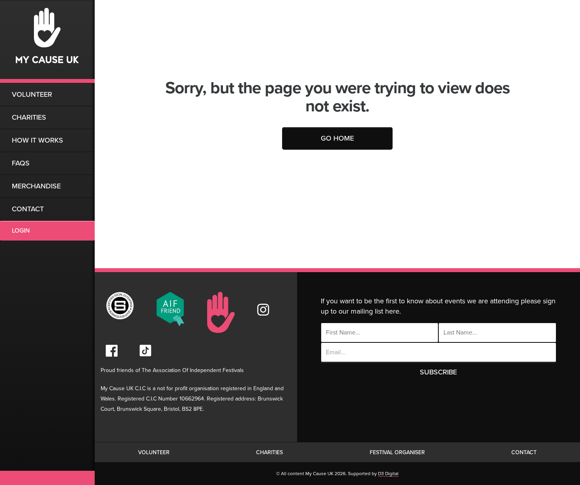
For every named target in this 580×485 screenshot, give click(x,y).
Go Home (337, 138)
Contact (28, 209)
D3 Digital (388, 473)
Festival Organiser (397, 452)
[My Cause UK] (47, 41)
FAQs (21, 163)
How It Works (37, 140)
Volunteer (32, 94)
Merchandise (36, 186)
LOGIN (21, 231)
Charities (29, 117)
